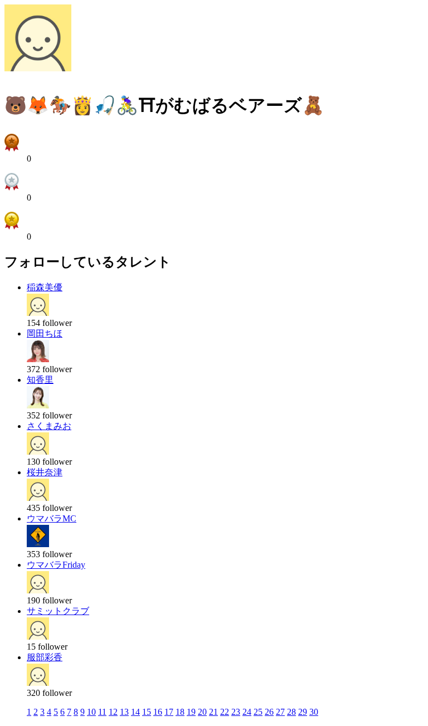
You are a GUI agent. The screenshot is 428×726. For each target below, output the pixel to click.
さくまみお (49, 426)
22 (224, 712)
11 (102, 712)
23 (235, 712)
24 (246, 712)
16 (157, 712)
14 (135, 712)
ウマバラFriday (56, 564)
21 (213, 712)
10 (91, 712)
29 (302, 712)
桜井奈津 (44, 472)
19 (191, 712)
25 (258, 712)
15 (146, 712)
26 (269, 712)
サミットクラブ (58, 611)
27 (280, 712)
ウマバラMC (51, 518)
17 (168, 712)
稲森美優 (44, 287)
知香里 (40, 379)
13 (124, 712)
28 (291, 712)
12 (113, 712)
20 (202, 712)
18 (180, 712)
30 (313, 712)
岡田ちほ (44, 333)
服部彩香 (44, 657)
